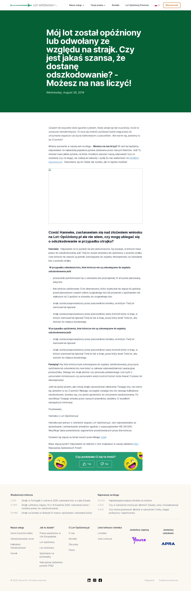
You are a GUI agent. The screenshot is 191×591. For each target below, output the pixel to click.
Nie (106, 464)
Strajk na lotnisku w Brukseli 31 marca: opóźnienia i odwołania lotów (57, 512)
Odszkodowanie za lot (22, 538)
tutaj (103, 437)
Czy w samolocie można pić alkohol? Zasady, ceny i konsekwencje (143, 505)
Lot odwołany (47, 547)
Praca (72, 550)
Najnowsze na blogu (108, 495)
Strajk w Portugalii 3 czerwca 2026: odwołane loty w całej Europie (56, 500)
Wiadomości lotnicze (21, 495)
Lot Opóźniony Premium (137, 5)
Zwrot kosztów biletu (21, 533)
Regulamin (149, 580)
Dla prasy (73, 544)
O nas (72, 533)
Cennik (13, 553)
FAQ (136, 444)
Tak (89, 464)
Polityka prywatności (168, 580)
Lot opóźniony (47, 542)
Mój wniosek (172, 5)
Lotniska (102, 533)
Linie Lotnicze (105, 538)
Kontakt (115, 5)
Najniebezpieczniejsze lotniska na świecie (130, 500)
